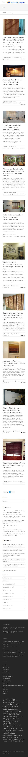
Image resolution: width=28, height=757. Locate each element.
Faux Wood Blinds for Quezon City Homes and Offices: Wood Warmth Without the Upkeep (13, 40)
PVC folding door (7, 721)
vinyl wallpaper (8, 735)
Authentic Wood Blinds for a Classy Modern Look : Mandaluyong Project (12, 217)
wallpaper (7, 737)
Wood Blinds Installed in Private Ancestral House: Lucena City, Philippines (14, 465)
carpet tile (17, 702)
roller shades (9, 728)
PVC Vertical (15, 721)
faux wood (5, 714)
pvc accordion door (15, 720)
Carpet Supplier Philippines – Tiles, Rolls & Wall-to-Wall (13, 686)
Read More (23, 59)
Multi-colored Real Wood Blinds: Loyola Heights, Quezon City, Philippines (14, 363)
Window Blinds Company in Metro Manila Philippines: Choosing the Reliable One (12, 410)
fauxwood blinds (7, 716)
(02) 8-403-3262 (11, 510)
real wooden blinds (17, 725)
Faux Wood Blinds (7, 587)
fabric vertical (5, 713)
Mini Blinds (15, 718)
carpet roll (11, 702)
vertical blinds (9, 733)
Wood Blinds (6, 683)
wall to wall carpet (8, 739)
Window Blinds (6, 667)
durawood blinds (7, 711)
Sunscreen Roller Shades (16, 730)
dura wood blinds (16, 711)
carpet (5, 702)
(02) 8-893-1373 (15, 517)
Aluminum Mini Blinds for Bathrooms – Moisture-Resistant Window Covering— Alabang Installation (14, 555)
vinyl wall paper (17, 735)
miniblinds (6, 720)
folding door (17, 716)
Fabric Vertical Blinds (7, 584)
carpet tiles (22, 702)
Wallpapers (5, 689)
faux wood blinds (14, 714)
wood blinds (7, 741)
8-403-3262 (6, 517)
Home (4, 12)
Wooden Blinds (18, 741)
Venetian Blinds (6, 605)
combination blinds (10, 709)
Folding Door (6, 590)
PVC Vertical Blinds (7, 593)
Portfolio (4, 665)
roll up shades (6, 730)
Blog (10, 12)
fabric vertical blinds (14, 713)
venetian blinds (8, 732)
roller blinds (9, 726)
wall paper (14, 737)
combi (4, 704)
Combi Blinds (6, 578)
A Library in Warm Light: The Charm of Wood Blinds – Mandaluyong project (12, 82)
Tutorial (4, 602)
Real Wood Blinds (7, 596)
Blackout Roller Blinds (10, 701)
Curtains (4, 581)
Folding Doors (6, 691)
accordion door (9, 699)
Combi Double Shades (8, 708)
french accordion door (7, 718)
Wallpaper (5, 608)
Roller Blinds (6, 599)
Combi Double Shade (10, 706)
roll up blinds (18, 729)
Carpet (4, 574)
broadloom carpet (20, 701)
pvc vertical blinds (10, 723)
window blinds (19, 739)
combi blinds (12, 704)
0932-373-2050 (6, 656)
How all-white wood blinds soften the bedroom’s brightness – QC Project (12, 127)
